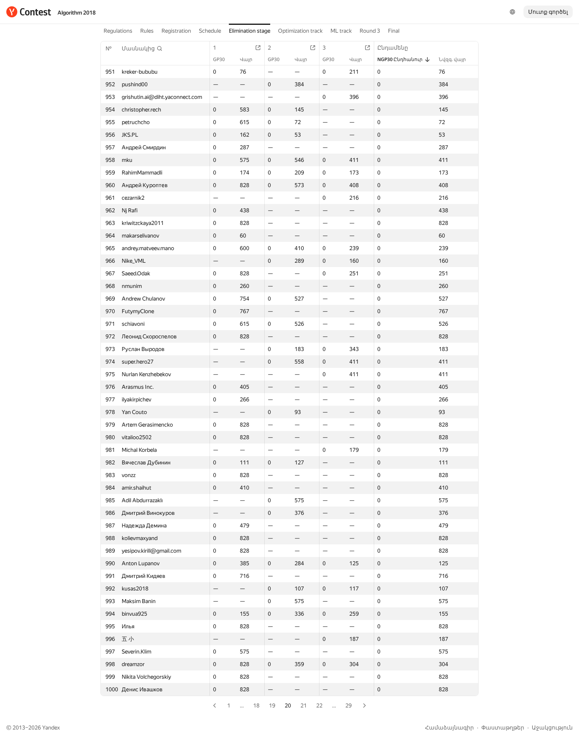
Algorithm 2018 (77, 12)
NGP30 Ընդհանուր (400, 59)
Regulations (118, 31)
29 (348, 705)
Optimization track (300, 31)
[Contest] (28, 11)
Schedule (210, 31)
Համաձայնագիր (449, 727)
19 (272, 705)
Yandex (51, 727)
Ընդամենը (392, 48)
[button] (142, 48)
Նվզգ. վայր (452, 59)
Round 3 (370, 31)
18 (256, 705)
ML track (341, 31)
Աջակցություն (552, 727)
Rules (147, 31)
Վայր (246, 59)
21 (304, 705)
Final (393, 31)
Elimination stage (249, 31)
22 (319, 705)
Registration (176, 31)
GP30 (219, 59)
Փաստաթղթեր (502, 727)
